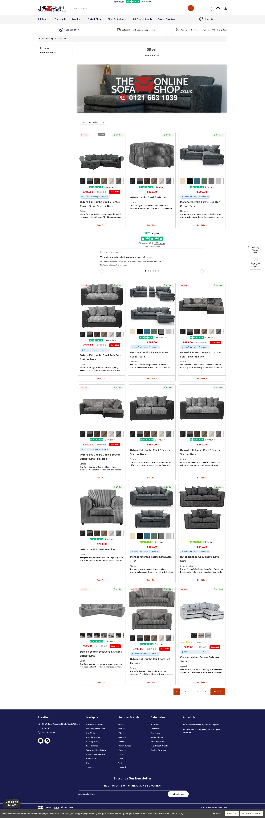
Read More (101, 225)
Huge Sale (210, 19)
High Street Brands (142, 19)
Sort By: (83, 122)
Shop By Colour (116, 19)
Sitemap (90, 767)
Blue (197, 181)
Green (204, 181)
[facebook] (40, 741)
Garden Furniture (166, 19)
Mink (201, 635)
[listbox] (97, 122)
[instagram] (47, 741)
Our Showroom (93, 737)
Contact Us (91, 759)
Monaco (122, 750)
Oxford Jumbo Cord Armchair (98, 549)
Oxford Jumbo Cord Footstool (148, 197)
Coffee (104, 181)
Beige (183, 181)
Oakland (122, 737)
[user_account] (210, 8)
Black (82, 181)
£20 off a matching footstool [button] (95, 197)
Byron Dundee (124, 746)
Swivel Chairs (95, 19)
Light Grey (218, 181)
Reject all (231, 813)
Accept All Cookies (251, 813)
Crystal (121, 729)
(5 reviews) (198, 642)
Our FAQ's (90, 733)
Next (216, 691)
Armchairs (77, 19)
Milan (121, 733)
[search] (191, 8)
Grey (118, 181)
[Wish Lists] (217, 8)
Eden (120, 759)
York (120, 763)
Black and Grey (89, 181)
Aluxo (121, 754)
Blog (88, 763)
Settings (217, 813)
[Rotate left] (82, 158)
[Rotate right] (121, 158)
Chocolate (97, 181)
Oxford (121, 724)
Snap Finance (92, 746)
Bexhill (121, 741)
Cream (111, 181)
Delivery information (95, 729)
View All (122, 767)
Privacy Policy (93, 741)
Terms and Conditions (96, 750)
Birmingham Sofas (94, 724)
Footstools (60, 19)
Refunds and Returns (95, 754)
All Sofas (42, 19)
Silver (208, 635)
